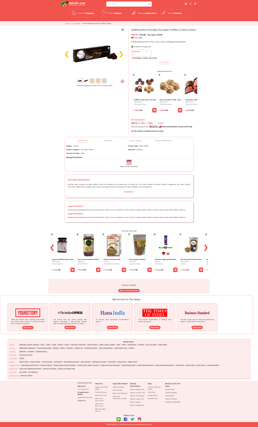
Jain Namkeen (33, 372)
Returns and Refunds (120, 393)
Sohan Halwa (162, 344)
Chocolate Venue (140, 104)
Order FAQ (151, 392)
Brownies (31, 351)
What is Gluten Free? (137, 389)
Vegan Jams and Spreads (145, 365)
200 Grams (184, 261)
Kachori (131, 348)
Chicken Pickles (47, 362)
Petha (124, 344)
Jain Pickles (23, 372)
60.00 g (157, 261)
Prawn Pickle (122, 362)
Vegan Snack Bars (213, 365)
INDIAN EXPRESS (171, 393)
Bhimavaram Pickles (99, 362)
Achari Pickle (82, 264)
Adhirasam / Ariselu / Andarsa (29, 344)
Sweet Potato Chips (121, 348)
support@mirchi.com (85, 397)
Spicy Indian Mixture (106, 348)
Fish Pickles (58, 362)
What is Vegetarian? (137, 405)
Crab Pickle (112, 362)
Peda (118, 344)
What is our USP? (101, 395)
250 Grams (138, 102)
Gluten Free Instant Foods (66, 368)
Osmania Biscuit (41, 351)
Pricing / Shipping (135, 140)
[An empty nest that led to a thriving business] (70, 310)
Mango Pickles (24, 362)
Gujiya (67, 344)
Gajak (54, 344)
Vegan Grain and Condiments (110, 365)
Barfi (42, 344)
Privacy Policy (117, 390)
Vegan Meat (180, 365)
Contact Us (82, 400)
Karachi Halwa (92, 344)
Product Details (83, 140)
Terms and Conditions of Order (120, 397)
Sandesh (141, 344)
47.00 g (106, 261)
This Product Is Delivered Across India (148, 131)
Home (68, 23)
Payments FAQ (153, 398)
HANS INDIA (169, 396)
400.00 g (81, 261)
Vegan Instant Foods (128, 365)
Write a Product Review (129, 290)
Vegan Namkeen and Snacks (165, 365)
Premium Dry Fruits (25, 355)
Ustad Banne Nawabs (111, 264)
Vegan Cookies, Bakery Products (88, 365)
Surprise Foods (134, 264)
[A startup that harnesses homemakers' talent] (112, 310)
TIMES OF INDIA (170, 399)
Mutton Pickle (132, 362)
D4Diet (183, 264)
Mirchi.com (159, 264)
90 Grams (132, 261)
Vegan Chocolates (46, 365)
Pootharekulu (132, 344)
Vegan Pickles (190, 365)
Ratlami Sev (79, 348)
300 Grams (56, 261)
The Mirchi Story (101, 392)
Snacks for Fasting (26, 375)
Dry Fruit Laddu (151, 344)
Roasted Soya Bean (91, 348)
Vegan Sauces (201, 365)
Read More (27, 328)
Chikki (48, 344)
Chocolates (76, 23)
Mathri (63, 348)
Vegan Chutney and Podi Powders (65, 365)
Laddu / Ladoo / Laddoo (107, 344)
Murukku (70, 348)
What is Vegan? (135, 402)
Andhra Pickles (35, 362)
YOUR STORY (169, 389)
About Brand (108, 140)
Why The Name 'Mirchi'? (100, 410)
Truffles (21, 358)
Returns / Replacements (163, 140)
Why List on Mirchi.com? (99, 400)
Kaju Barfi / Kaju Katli (78, 344)
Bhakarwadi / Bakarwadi (27, 348)
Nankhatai (22, 351)
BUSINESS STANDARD (172, 402)
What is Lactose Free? (137, 393)
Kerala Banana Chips (44, 348)
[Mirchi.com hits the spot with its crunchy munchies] (155, 310)
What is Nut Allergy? (137, 396)
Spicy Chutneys (86, 362)
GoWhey (157, 42)
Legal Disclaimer (118, 387)
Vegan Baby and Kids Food (29, 365)
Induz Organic (57, 264)
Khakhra (56, 348)
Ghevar (60, 344)
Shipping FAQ (152, 395)
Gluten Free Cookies (49, 368)
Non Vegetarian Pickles (71, 362)
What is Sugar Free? (137, 399)
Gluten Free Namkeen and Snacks (30, 368)
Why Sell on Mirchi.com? (99, 405)
